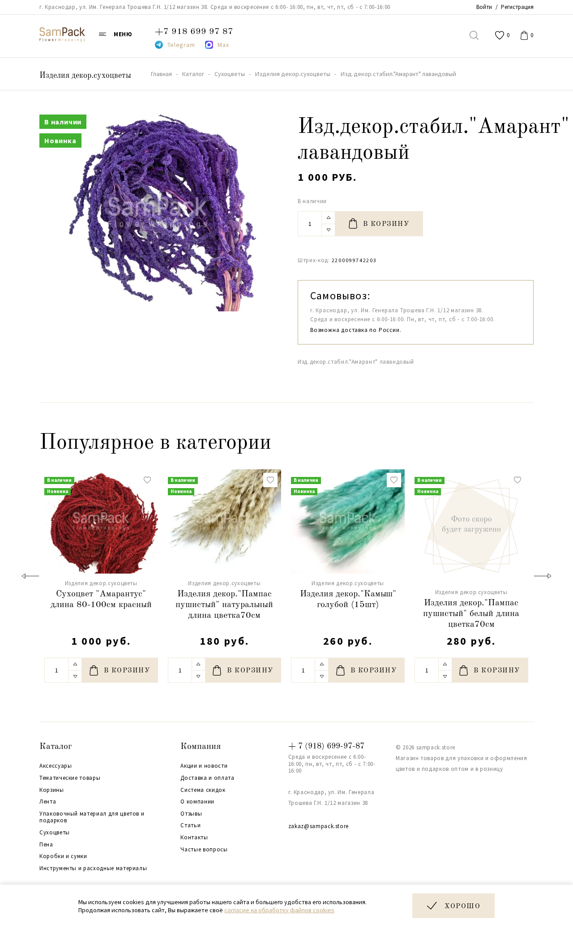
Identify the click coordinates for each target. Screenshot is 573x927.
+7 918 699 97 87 (194, 31)
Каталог (55, 746)
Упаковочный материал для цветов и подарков (91, 817)
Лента (47, 801)
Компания (200, 746)
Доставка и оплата (207, 778)
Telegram (181, 45)
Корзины (51, 790)
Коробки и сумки (63, 856)
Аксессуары (55, 766)
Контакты (194, 837)
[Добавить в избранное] (147, 480)
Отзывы (191, 813)
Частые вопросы (203, 849)
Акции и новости (203, 766)
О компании (197, 801)
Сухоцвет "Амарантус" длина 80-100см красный (101, 599)
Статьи (190, 825)
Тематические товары (69, 778)
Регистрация (517, 7)
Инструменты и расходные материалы (93, 868)
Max (223, 45)
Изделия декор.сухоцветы (85, 76)
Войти (484, 7)
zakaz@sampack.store (318, 826)
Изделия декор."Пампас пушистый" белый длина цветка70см (471, 614)
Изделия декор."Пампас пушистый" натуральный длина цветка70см (224, 605)
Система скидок (202, 790)
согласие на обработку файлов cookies (279, 910)
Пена (46, 844)
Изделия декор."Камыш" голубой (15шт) (348, 599)
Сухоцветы (54, 832)
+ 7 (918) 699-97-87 (326, 746)
